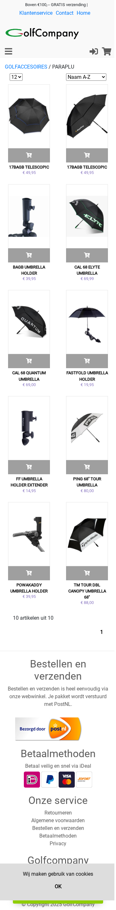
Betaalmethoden (58, 836)
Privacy (58, 843)
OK (58, 886)
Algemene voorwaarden (58, 820)
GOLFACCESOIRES (26, 67)
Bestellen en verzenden (58, 828)
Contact (64, 13)
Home (83, 13)
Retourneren (58, 813)
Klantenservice (36, 13)
